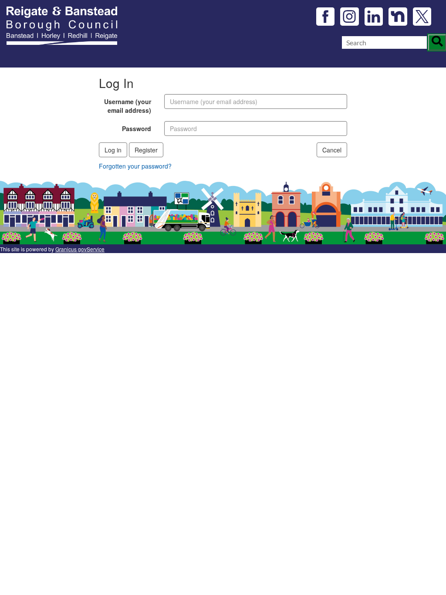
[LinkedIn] (374, 16)
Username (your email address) (127, 106)
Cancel (331, 149)
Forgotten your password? (135, 166)
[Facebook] (325, 16)
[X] (422, 16)
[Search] (437, 42)
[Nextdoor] (398, 16)
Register (146, 149)
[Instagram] (349, 16)
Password (136, 128)
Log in (113, 149)
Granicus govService (80, 249)
